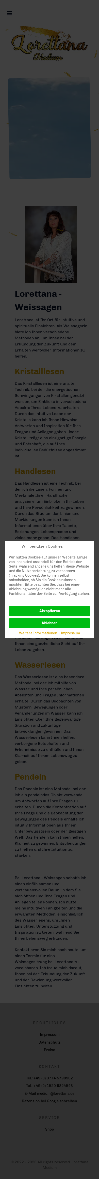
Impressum (70, 633)
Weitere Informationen (38, 633)
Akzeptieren (49, 611)
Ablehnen (49, 623)
